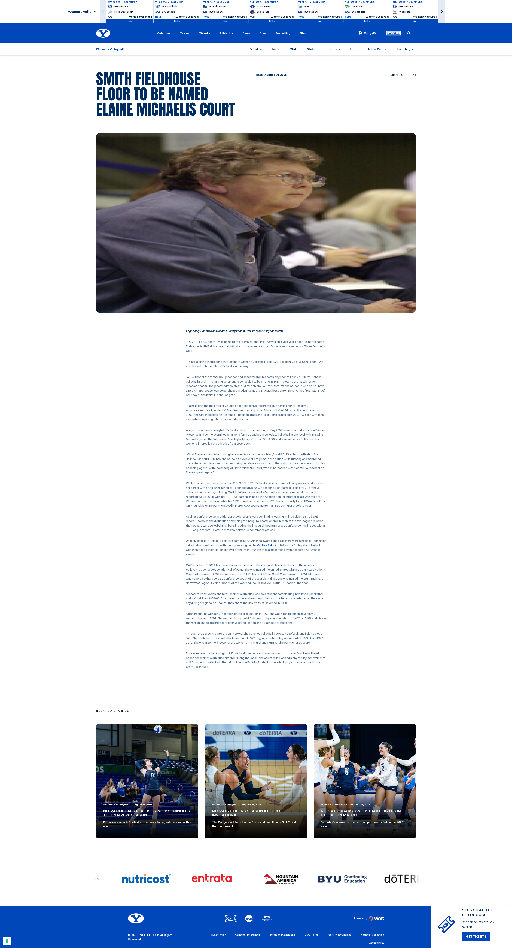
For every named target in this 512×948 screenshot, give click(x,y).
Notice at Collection (372, 934)
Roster (276, 49)
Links (130, 21)
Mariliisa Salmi (266, 545)
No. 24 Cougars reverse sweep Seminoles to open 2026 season (146, 812)
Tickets (204, 33)
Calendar (163, 33)
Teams (185, 33)
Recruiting (282, 33)
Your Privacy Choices (339, 934)
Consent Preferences (247, 934)
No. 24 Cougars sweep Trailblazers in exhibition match (361, 812)
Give (262, 33)
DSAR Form (311, 934)
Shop (303, 33)
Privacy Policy (218, 934)
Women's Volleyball (116, 804)
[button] (103, 11)
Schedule (255, 49)
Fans (246, 33)
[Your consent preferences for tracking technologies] (7, 941)
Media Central (377, 49)
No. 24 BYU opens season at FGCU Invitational (246, 812)
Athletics (226, 33)
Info (352, 49)
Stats (311, 49)
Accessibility (376, 942)
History (332, 49)
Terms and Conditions (282, 934)
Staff (293, 49)
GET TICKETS (478, 937)
